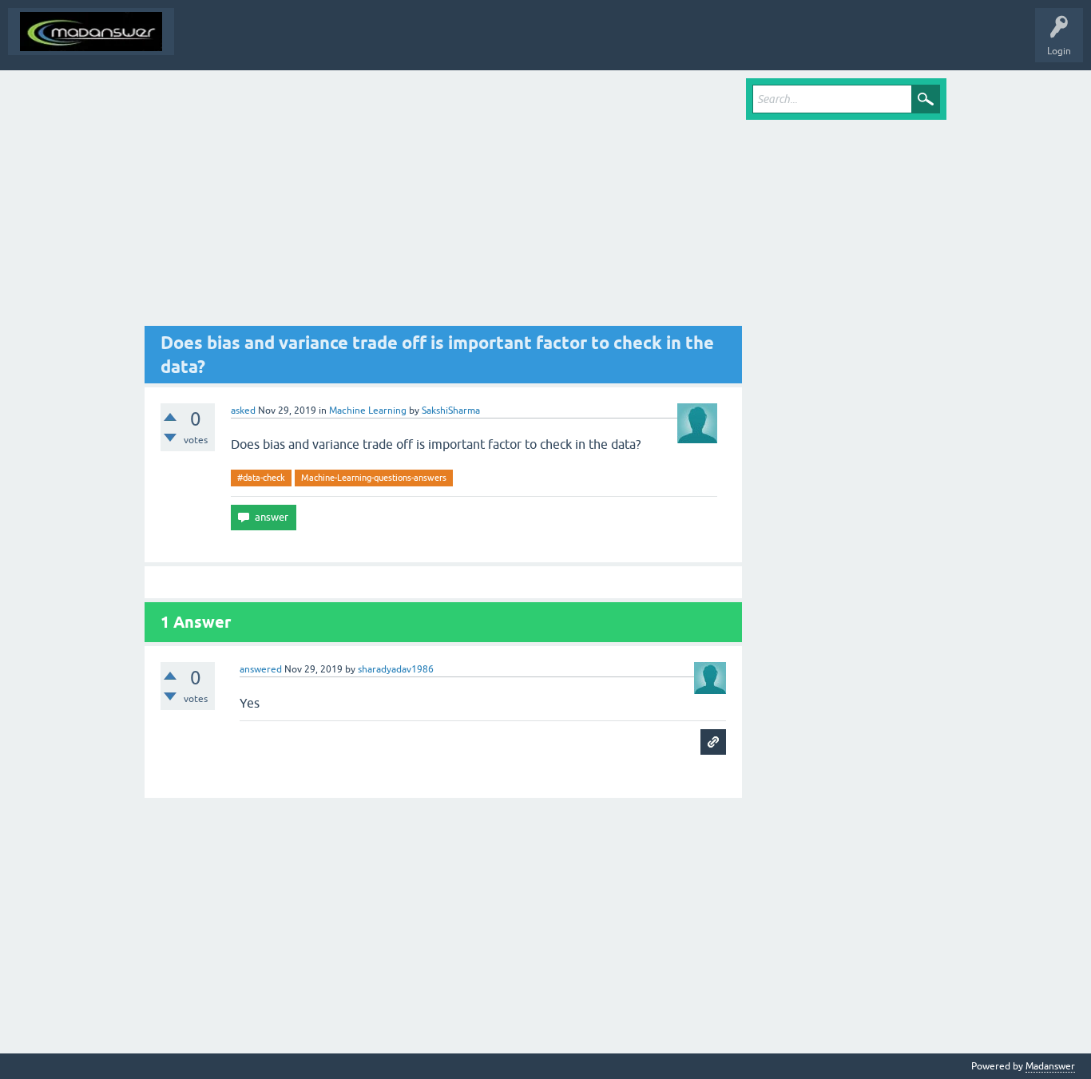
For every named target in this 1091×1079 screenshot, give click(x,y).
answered (261, 669)
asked (243, 410)
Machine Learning (368, 410)
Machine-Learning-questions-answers (373, 477)
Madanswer (1050, 1066)
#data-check (261, 477)
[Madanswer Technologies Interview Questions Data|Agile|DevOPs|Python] (91, 31)
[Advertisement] (443, 202)
